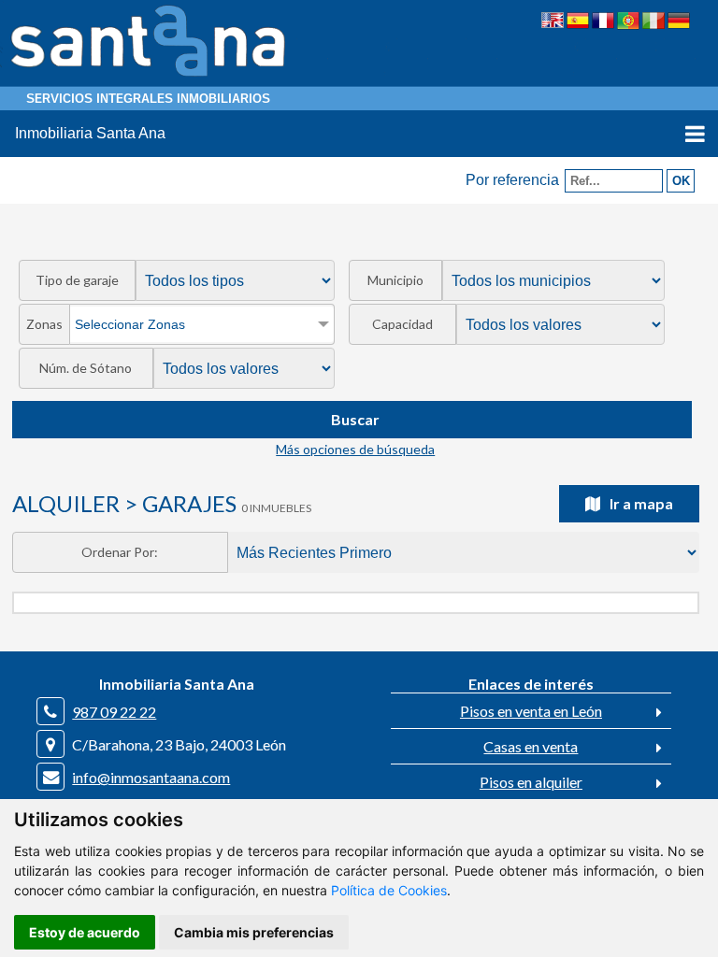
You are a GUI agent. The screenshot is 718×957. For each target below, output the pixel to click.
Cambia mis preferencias (254, 932)
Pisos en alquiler (531, 782)
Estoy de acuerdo (84, 932)
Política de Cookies (389, 890)
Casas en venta (530, 746)
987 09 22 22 (114, 712)
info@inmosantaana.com (151, 777)
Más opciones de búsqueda (355, 449)
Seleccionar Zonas (130, 324)
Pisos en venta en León (531, 711)
